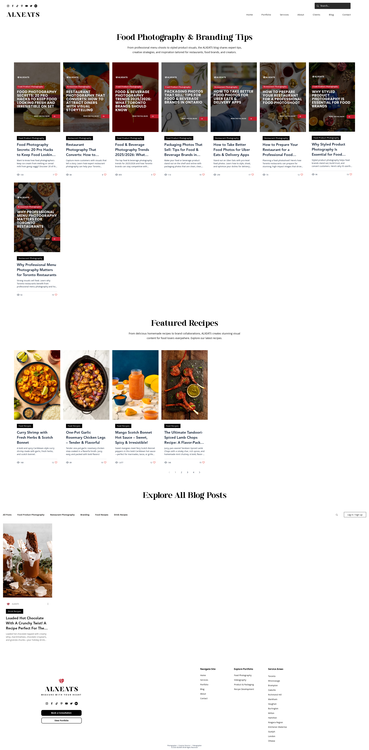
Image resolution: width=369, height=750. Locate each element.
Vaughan (272, 703)
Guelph (271, 731)
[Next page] (199, 472)
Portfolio (204, 684)
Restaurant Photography (79, 138)
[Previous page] (169, 472)
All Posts (7, 514)
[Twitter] (31, 5)
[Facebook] (12, 5)
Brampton (273, 685)
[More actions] (49, 604)
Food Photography (243, 675)
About (203, 693)
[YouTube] (26, 5)
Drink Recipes (121, 514)
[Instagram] (8, 5)
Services (204, 680)
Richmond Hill (275, 694)
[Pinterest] (21, 5)
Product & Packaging (244, 684)
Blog (202, 689)
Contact (204, 698)
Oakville (272, 690)
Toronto (271, 676)
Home (203, 675)
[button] (336, 515)
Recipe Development (244, 689)
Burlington (273, 708)
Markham (272, 699)
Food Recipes (25, 426)
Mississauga (274, 680)
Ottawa (271, 740)
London (271, 736)
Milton (271, 713)
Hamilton (272, 717)
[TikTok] (17, 5)
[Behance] (35, 5)
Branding (84, 514)
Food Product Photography (31, 138)
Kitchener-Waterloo (277, 727)
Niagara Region (275, 722)
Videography (240, 680)
